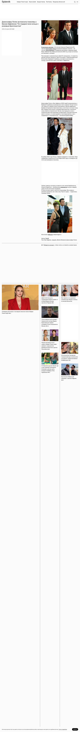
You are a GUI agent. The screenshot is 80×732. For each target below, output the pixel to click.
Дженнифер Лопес (51, 48)
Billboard (50, 234)
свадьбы (54, 240)
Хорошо (75, 729)
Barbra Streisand (61, 240)
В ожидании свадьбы (47, 47)
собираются (63, 187)
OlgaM (47, 238)
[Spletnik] (6, 2)
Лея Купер (49, 2)
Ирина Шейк (32, 2)
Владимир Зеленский (59, 2)
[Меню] (77, 2)
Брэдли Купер (41, 2)
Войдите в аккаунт (49, 245)
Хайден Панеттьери (22, 2)
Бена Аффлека (50, 50)
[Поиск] (75, 2)
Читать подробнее (63, 729)
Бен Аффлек (47, 240)
